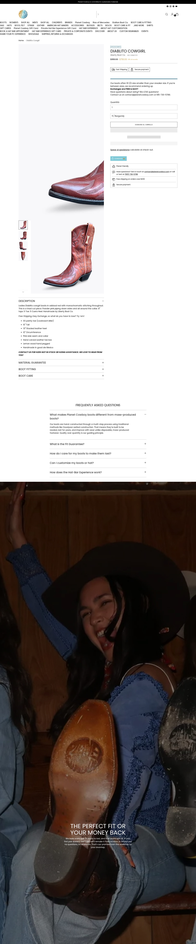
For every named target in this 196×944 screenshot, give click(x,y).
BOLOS (108, 25)
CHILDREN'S (57, 22)
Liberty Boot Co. (117, 55)
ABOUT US (112, 31)
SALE (2, 25)
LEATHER (40, 25)
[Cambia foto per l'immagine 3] (23, 245)
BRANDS (68, 22)
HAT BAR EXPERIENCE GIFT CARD (46, 31)
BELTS (100, 25)
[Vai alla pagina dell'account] (171, 14)
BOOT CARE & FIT (122, 25)
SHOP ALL (25, 22)
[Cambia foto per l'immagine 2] (23, 235)
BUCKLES (91, 25)
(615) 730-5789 (131, 174)
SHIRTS (150, 25)
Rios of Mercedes (101, 22)
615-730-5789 (163, 95)
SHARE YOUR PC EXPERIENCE (13, 34)
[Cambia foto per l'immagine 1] (23, 225)
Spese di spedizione (120, 149)
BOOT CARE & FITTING (141, 22)
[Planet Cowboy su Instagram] (170, 6)
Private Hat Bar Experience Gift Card (58, 28)
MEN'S (35, 22)
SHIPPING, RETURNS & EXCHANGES (57, 34)
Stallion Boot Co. (120, 22)
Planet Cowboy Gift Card (26, 28)
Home (21, 40)
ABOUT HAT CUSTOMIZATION (114, 28)
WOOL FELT (20, 25)
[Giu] (23, 292)
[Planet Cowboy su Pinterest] (173, 6)
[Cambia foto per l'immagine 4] (23, 256)
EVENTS (145, 31)
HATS (9, 25)
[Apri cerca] (166, 14)
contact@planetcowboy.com (139, 95)
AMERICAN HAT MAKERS (58, 25)
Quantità (114, 102)
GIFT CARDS (5, 28)
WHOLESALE (33, 34)
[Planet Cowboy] (23, 14)
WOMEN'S (13, 22)
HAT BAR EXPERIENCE (88, 28)
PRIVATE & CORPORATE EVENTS (78, 31)
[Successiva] (98, 14)
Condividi (118, 159)
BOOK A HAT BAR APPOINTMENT (14, 31)
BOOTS (3, 22)
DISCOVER (100, 31)
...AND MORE (138, 25)
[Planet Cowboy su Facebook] (168, 6)
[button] (143, 129)
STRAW (31, 25)
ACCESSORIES (77, 25)
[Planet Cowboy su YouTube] (176, 6)
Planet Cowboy (82, 22)
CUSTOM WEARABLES (129, 31)
